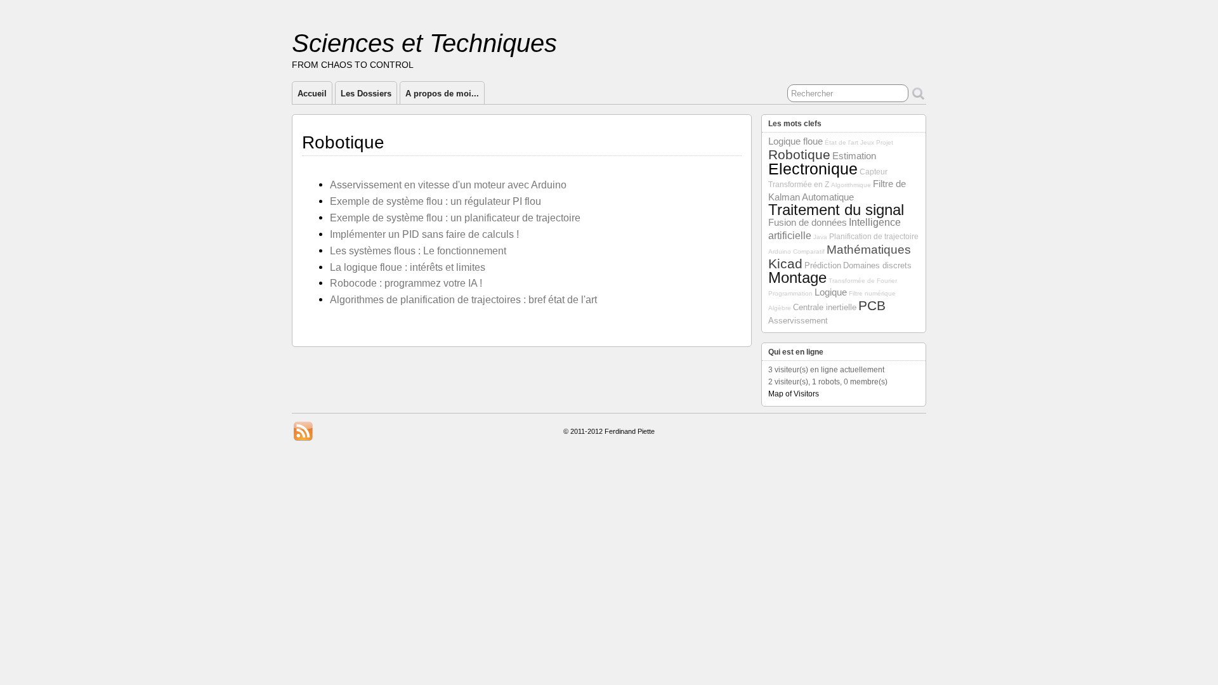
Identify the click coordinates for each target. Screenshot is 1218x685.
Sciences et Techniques (424, 43)
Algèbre (779, 307)
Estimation (854, 156)
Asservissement (798, 320)
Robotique (799, 154)
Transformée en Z (798, 184)
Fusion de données (807, 223)
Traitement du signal (836, 210)
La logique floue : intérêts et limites (407, 267)
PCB (872, 305)
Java (820, 236)
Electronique (813, 169)
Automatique (828, 197)
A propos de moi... (442, 93)
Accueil (312, 93)
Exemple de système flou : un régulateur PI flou (435, 201)
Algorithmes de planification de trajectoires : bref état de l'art (463, 299)
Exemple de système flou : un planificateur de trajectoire (455, 217)
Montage (797, 278)
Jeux (867, 142)
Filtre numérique (872, 293)
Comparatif (809, 251)
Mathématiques (869, 249)
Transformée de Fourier (862, 280)
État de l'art (841, 142)
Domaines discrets (877, 265)
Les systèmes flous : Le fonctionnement (418, 250)
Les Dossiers (366, 93)
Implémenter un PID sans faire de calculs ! (424, 234)
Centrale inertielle (824, 307)
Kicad (785, 263)
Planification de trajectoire (874, 236)
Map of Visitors (793, 393)
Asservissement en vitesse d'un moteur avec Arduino (448, 184)
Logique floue (795, 141)
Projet (884, 142)
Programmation (790, 293)
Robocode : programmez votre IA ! (406, 283)
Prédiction (822, 265)
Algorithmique (851, 184)
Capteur (873, 172)
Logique (831, 292)
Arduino (779, 251)
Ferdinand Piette (630, 431)
